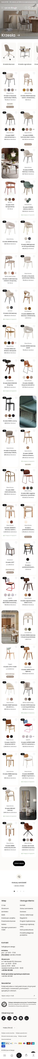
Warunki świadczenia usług (9, 1036)
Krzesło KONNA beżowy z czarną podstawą (28, 171)
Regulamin (23, 918)
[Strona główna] (11, 1055)
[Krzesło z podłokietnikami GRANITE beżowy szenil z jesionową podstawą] (28, 511)
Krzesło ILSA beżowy (10, 313)
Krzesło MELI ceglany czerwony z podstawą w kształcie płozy (28, 495)
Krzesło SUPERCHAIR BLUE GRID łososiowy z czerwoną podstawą (10, 602)
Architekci (4, 912)
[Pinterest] (21, 1018)
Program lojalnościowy (27, 921)
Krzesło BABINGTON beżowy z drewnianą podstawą (28, 315)
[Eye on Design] (10, 8)
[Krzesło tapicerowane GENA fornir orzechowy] (28, 584)
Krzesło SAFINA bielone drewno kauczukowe (28, 455)
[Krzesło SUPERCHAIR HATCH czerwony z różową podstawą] (28, 726)
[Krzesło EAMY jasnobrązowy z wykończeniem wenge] (10, 119)
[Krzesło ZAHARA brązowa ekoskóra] (28, 366)
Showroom (5, 908)
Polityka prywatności (21, 1033)
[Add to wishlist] (16, 73)
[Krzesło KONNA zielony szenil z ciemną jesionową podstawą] (28, 188)
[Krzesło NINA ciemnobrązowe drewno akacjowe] (10, 476)
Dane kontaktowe (6, 1039)
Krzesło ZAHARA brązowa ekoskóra (28, 384)
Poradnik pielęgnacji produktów (26, 934)
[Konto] (33, 1055)
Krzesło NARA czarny (10, 421)
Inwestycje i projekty (8, 918)
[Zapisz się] (34, 995)
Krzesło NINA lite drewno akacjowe (10, 350)
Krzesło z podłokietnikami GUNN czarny (28, 567)
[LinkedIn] (26, 1018)
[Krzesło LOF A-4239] (10, 653)
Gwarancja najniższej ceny (27, 925)
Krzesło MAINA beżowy (10, 242)
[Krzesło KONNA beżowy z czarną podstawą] (28, 156)
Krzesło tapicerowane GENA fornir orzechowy (28, 602)
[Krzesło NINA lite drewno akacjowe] (10, 332)
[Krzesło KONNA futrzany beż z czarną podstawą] (28, 119)
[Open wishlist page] (29, 7)
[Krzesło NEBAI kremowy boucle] (10, 829)
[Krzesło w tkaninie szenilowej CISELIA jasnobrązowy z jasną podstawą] (10, 437)
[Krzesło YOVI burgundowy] (10, 188)
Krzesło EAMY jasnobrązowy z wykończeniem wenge (10, 137)
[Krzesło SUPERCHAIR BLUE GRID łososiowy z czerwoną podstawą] (10, 584)
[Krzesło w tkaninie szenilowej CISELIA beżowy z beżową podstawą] (28, 262)
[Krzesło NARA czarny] (10, 404)
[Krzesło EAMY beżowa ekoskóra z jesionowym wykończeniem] (10, 688)
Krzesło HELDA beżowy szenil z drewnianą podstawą (28, 97)
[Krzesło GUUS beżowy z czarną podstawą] (28, 688)
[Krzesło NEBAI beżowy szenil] (10, 760)
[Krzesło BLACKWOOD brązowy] (10, 366)
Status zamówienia (26, 908)
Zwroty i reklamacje (26, 915)
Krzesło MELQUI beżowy (10, 809)
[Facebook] (3, 1018)
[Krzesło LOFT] (10, 549)
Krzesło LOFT (10, 562)
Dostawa (23, 912)
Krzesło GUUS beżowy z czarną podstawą (28, 706)
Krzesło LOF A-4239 (10, 667)
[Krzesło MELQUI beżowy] (10, 795)
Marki (3, 915)
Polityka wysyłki (22, 1036)
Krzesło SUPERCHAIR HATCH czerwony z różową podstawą (28, 744)
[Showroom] (32, 7)
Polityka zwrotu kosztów (7, 1033)
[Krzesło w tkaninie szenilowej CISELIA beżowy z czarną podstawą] (10, 79)
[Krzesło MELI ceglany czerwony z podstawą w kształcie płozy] (28, 476)
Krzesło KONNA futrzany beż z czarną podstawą (28, 137)
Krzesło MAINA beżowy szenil (28, 347)
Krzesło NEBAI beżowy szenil (10, 775)
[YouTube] (15, 1018)
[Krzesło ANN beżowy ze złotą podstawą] (28, 228)
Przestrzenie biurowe (8, 921)
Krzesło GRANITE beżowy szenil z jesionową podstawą (10, 529)
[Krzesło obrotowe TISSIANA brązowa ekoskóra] (28, 829)
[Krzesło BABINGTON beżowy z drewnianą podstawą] (28, 297)
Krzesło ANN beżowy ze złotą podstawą (28, 245)
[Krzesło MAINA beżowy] (10, 228)
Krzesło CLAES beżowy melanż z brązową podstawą (10, 280)
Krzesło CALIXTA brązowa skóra (10, 743)
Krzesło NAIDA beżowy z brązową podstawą (28, 636)
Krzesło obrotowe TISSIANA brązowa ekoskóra (28, 847)
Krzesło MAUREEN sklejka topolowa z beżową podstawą (28, 776)
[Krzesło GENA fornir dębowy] (28, 653)
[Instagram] (9, 1018)
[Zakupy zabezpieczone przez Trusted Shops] (4, 1004)
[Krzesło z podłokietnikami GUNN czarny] (28, 549)
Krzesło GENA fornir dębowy (28, 670)
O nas (3, 905)
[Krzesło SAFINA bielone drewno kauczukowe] (28, 437)
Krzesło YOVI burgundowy (10, 206)
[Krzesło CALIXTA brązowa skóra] (10, 726)
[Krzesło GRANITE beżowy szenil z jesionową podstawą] (10, 511)
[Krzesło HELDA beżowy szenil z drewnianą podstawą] (28, 79)
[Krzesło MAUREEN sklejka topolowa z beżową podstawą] (28, 760)
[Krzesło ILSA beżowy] (10, 297)
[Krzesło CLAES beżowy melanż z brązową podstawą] (10, 262)
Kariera (3, 924)
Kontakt (22, 905)
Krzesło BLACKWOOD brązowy (10, 384)
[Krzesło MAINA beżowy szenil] (28, 332)
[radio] (5, 90)
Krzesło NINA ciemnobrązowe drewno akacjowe (10, 492)
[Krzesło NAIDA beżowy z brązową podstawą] (28, 618)
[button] (2, 7)
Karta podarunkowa (26, 930)
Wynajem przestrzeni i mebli (8, 929)
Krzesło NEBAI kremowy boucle (10, 846)
